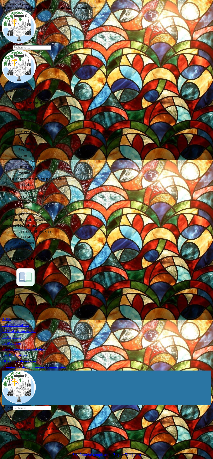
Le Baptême (11, 337)
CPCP (23, 213)
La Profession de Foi (19, 331)
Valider (7, 47)
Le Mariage (28, 120)
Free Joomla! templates (90, 454)
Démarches (20, 97)
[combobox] (32, 47)
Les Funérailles (32, 103)
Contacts (18, 248)
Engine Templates (127, 454)
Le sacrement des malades (23, 349)
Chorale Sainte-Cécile (30, 219)
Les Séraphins (23, 225)
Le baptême (29, 161)
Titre (6, 319)
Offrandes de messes (19, 361)
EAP (21, 208)
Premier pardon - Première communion (34, 149)
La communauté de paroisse (36, 179)
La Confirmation (33, 126)
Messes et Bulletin (27, 91)
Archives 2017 (30, 243)
